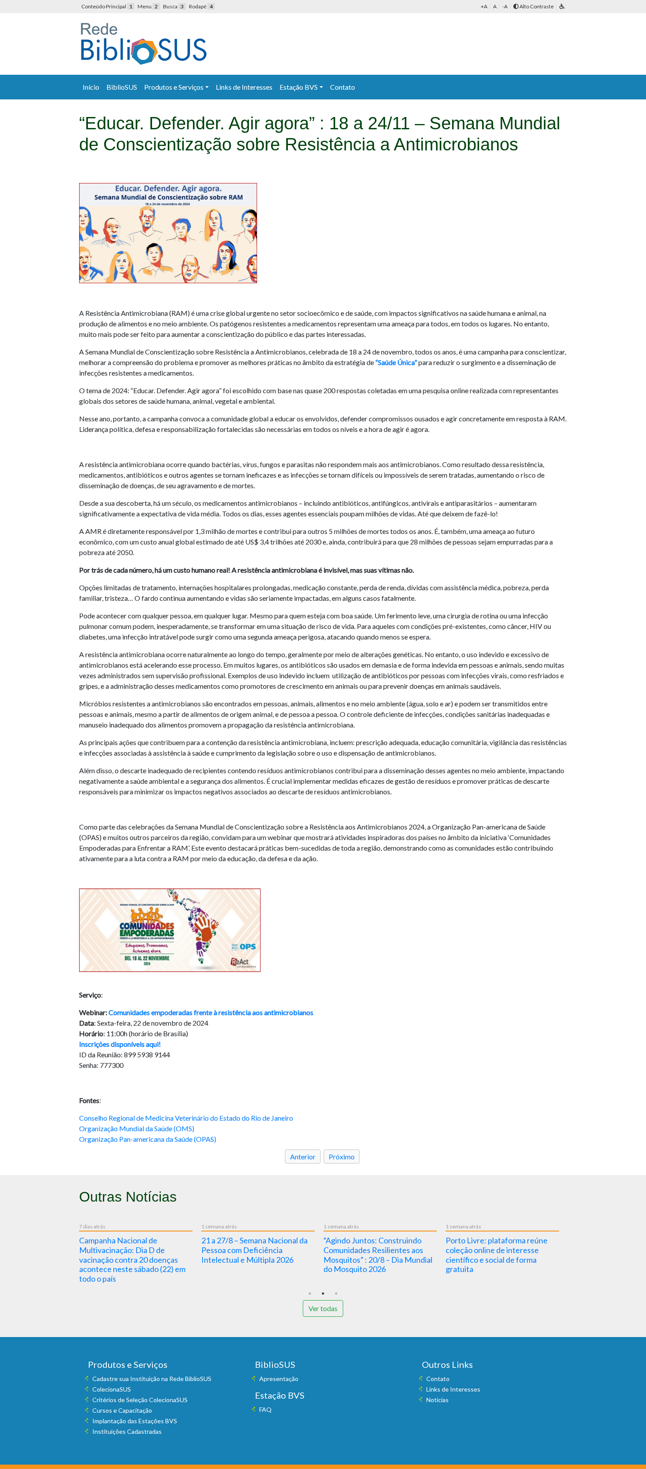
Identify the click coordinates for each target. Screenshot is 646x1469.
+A (484, 6)
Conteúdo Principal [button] (106, 6)
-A (505, 6)
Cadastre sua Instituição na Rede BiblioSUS (151, 1378)
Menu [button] (148, 6)
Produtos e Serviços (173, 87)
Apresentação (278, 1378)
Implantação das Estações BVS (134, 1421)
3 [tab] (336, 1293)
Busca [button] (173, 6)
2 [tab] (323, 1293)
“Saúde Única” (396, 362)
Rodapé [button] (201, 6)
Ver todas (323, 1308)
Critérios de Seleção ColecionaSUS (140, 1399)
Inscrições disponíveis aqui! (120, 1044)
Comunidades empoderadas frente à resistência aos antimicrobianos (211, 1012)
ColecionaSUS (111, 1389)
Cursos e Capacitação (122, 1410)
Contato (342, 87)
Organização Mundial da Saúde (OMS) (136, 1128)
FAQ (265, 1409)
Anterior (303, 1156)
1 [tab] (309, 1293)
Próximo (342, 1156)
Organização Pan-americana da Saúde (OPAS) (147, 1139)
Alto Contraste (536, 6)
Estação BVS (298, 87)
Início (91, 87)
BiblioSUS (121, 87)
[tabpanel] (140, 1255)
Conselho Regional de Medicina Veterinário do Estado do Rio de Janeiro (186, 1118)
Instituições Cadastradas (127, 1431)
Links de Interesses (244, 87)
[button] (562, 6)
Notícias (437, 1399)
